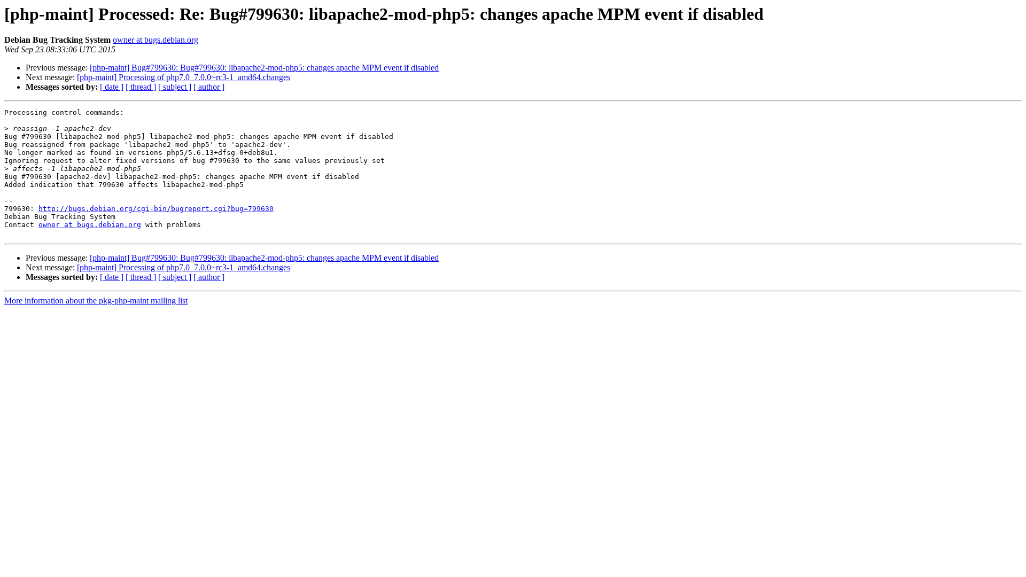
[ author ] (208, 86)
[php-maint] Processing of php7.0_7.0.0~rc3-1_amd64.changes (183, 77)
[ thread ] (141, 86)
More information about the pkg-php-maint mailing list (96, 300)
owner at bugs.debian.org (155, 39)
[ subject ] (174, 86)
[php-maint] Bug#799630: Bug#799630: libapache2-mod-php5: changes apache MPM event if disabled (264, 67)
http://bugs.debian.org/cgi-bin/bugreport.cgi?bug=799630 (156, 209)
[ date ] (111, 86)
